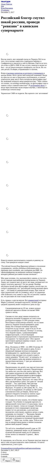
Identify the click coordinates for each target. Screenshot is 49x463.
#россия (24, 448)
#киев (19, 448)
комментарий (33, 300)
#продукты (12, 448)
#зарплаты (31, 448)
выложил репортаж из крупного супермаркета (25, 73)
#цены (38, 448)
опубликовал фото (37, 85)
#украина (4, 448)
